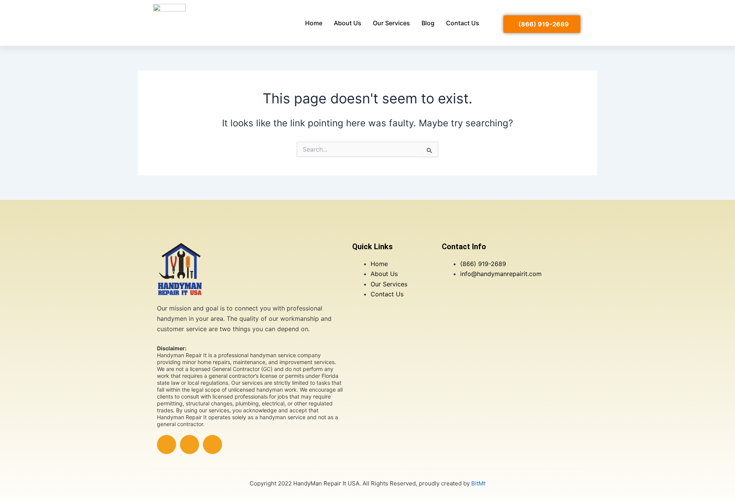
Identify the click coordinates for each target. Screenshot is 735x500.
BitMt (478, 483)
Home (313, 23)
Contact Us (462, 23)
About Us (347, 23)
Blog (427, 23)
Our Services (391, 23)
